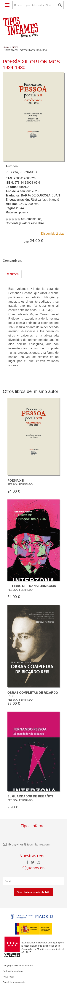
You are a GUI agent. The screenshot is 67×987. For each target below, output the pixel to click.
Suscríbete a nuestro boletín (33, 892)
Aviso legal (8, 976)
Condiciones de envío (14, 982)
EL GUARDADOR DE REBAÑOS (30, 796)
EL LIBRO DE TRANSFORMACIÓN (31, 586)
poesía (23, 212)
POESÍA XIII (15, 480)
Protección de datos (13, 971)
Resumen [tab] (12, 274)
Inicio (6, 47)
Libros (15, 47)
